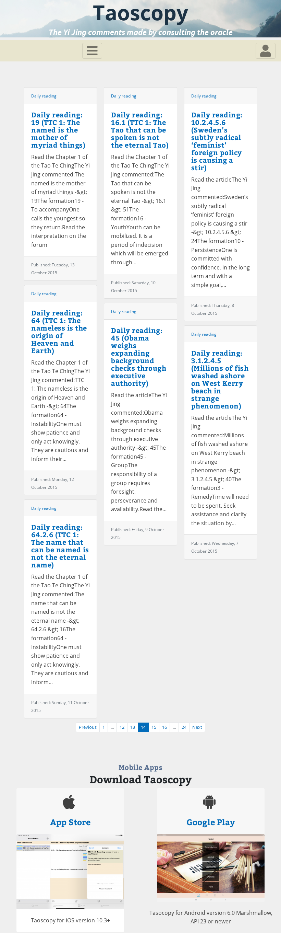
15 (153, 727)
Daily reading (44, 96)
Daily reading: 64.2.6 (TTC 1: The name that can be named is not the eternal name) (60, 545)
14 (143, 727)
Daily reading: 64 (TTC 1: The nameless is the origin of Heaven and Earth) (59, 331)
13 (132, 727)
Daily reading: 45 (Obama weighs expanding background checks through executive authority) (138, 356)
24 (184, 727)
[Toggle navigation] (92, 51)
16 (164, 727)
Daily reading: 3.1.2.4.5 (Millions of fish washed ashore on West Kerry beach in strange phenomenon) (220, 379)
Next (197, 727)
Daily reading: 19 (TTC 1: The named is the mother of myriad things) (58, 129)
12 (122, 727)
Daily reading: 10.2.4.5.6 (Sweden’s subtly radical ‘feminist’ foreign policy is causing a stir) (217, 141)
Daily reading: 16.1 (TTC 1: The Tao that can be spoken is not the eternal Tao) (140, 129)
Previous (88, 727)
